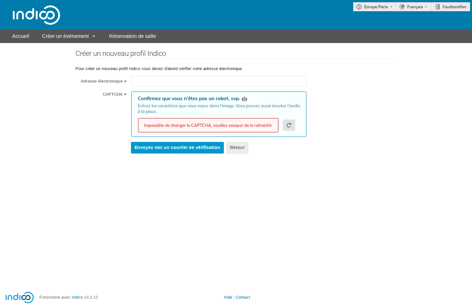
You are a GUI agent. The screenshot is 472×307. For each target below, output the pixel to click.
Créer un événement (65, 36)
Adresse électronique (102, 81)
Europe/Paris (376, 7)
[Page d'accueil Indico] (30, 15)
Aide (228, 297)
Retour (237, 147)
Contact (243, 297)
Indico (77, 297)
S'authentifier (454, 7)
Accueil (20, 36)
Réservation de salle (132, 36)
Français (415, 7)
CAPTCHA (113, 94)
